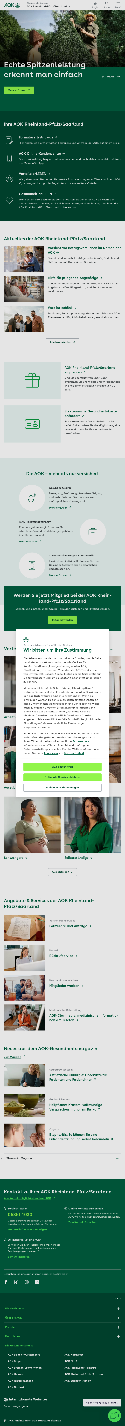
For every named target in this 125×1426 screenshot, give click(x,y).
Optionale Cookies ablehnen (62, 777)
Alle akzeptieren (62, 767)
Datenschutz (81, 741)
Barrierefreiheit (74, 753)
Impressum (51, 753)
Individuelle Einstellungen (62, 787)
